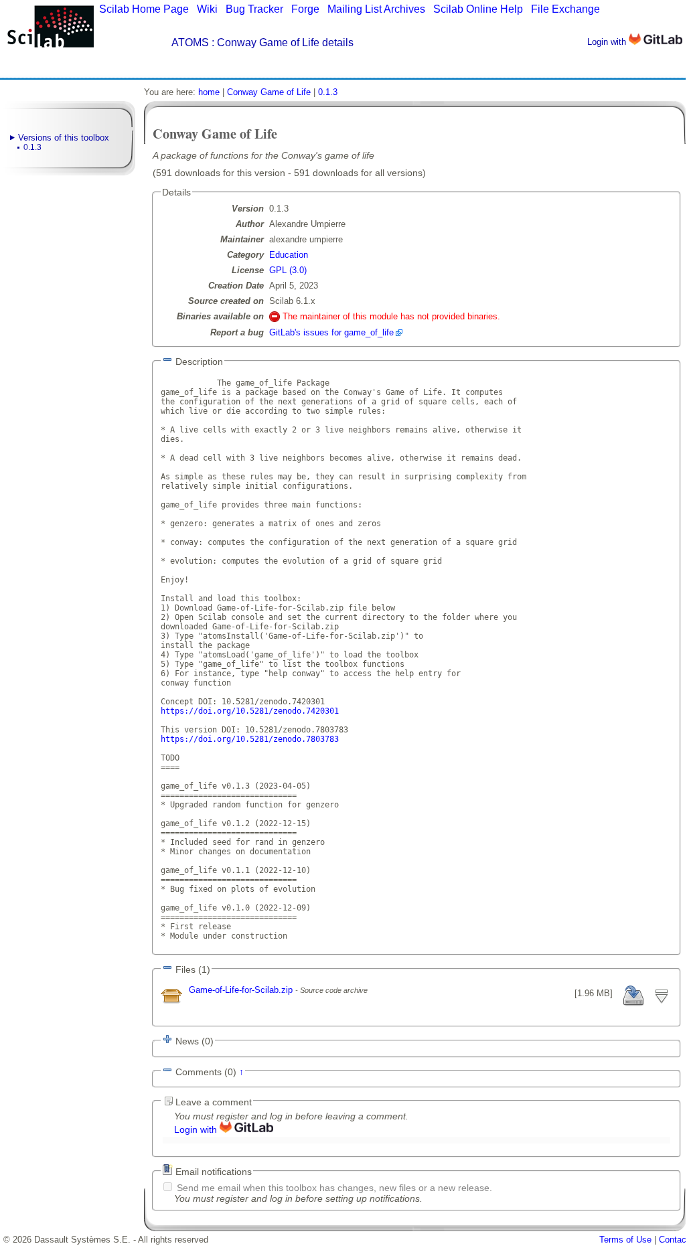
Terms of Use (625, 1240)
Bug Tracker (254, 9)
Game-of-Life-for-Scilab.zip (242, 990)
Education (288, 255)
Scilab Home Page (144, 9)
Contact (674, 1240)
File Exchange (565, 9)
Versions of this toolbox (63, 138)
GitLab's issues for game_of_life (331, 332)
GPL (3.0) (288, 270)
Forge (305, 9)
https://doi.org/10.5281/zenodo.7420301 (250, 711)
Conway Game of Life (269, 92)
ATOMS (190, 42)
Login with (608, 42)
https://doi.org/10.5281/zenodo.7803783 (250, 739)
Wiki (207, 9)
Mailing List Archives (376, 9)
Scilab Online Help (478, 9)
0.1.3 (32, 147)
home (209, 92)
